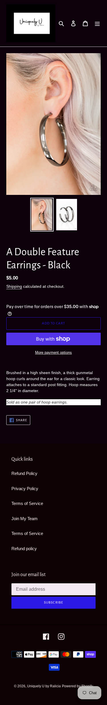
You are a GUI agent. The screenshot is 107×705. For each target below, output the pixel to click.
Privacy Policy (24, 488)
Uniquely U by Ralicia (44, 686)
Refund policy (24, 548)
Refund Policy (24, 473)
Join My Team (24, 518)
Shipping (14, 286)
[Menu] (97, 23)
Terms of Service (27, 503)
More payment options (53, 352)
